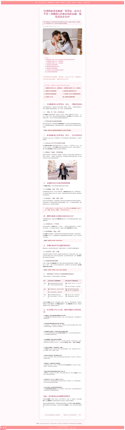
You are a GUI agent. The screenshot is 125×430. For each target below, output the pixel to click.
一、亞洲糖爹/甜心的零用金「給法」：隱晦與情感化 (54, 61)
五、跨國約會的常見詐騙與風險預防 (51, 68)
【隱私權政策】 (79, 423)
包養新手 (57, 2)
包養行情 (80, 2)
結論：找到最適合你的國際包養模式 (51, 71)
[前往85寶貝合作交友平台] (3, 428)
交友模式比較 (86, 2)
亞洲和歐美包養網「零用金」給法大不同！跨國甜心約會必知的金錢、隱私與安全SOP (60, 59)
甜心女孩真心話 (42, 2)
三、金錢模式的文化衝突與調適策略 (51, 64)
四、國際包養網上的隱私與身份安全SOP (52, 66)
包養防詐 (68, 2)
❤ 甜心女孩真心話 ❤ (62, 26)
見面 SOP (74, 2)
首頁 (36, 2)
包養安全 (63, 2)
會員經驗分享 (51, 2)
